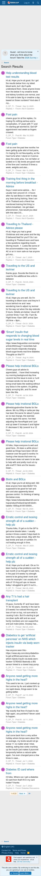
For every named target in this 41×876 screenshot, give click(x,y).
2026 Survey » (31, 57)
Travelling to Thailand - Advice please (19, 226)
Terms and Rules (19, 850)
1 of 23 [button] (13, 793)
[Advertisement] (20, 27)
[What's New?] (33, 2)
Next (21, 793)
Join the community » (24, 861)
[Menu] (3, 2)
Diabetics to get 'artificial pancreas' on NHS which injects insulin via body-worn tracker (22, 640)
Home (23, 852)
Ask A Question (28, 108)
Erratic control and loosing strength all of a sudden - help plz (21, 520)
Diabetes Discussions (30, 788)
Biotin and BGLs (16, 479)
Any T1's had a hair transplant (17, 598)
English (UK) (8, 846)
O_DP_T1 (10, 106)
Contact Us (6, 850)
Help (17, 852)
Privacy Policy (7, 852)
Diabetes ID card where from (20, 771)
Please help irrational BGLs (22, 366)
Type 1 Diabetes (18, 138)
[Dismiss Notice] (38, 52)
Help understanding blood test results (21, 74)
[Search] (38, 2)
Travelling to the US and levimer (20, 267)
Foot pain (11, 114)
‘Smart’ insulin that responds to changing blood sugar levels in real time (22, 335)
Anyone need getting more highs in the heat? (22, 677)
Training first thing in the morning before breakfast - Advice (22, 182)
